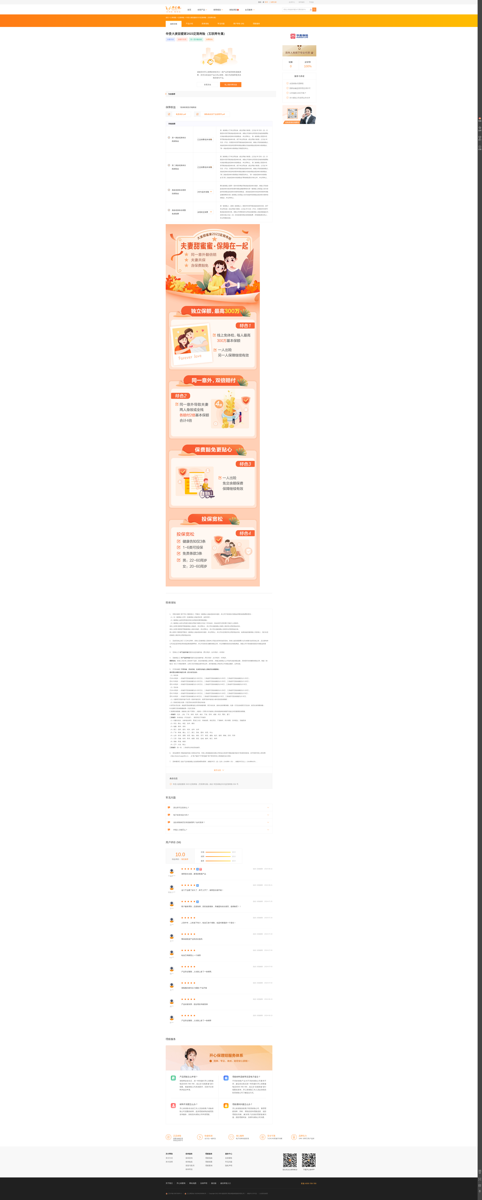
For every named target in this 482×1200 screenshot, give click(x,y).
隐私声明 (228, 1166)
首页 (189, 10)
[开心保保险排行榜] (310, 9)
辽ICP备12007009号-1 (175, 1193)
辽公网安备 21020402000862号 (196, 1193)
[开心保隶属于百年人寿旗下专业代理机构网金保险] (299, 50)
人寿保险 (173, 17)
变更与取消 (190, 1166)
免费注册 (273, 2)
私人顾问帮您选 (231, 85)
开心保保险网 (173, 9)
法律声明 (203, 1183)
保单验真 (189, 1162)
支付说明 (169, 1162)
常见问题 (228, 1162)
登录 (266, 2)
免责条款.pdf (181, 114)
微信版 (213, 1183)
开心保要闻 (181, 1183)
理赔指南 (208, 1158)
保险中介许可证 (252, 1193)
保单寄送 (189, 1169)
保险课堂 (233, 10)
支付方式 (169, 1158)
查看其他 (207, 85)
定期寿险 (181, 17)
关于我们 (169, 1183)
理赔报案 (208, 1162)
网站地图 (192, 1183)
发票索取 (228, 1158)
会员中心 (292, 2)
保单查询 (189, 1158)
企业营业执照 (263, 1193)
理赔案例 (208, 1166)
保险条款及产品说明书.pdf (214, 114)
